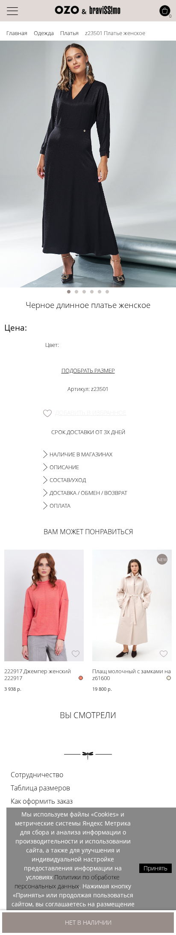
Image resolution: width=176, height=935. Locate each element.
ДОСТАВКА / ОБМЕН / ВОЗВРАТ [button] (88, 493)
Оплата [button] (60, 505)
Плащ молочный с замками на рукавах (131, 671)
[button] (69, 292)
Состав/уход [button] (68, 480)
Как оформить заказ (42, 801)
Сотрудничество (37, 774)
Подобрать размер (88, 370)
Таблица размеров (40, 788)
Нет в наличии (88, 922)
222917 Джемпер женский (37, 671)
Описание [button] (64, 467)
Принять (155, 868)
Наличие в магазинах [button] (81, 454)
